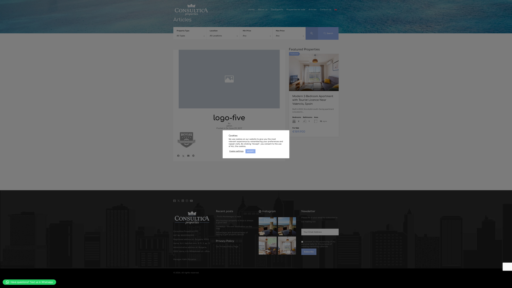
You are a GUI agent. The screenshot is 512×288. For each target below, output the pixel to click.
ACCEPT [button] (250, 151)
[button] (29, 282)
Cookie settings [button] (236, 151)
